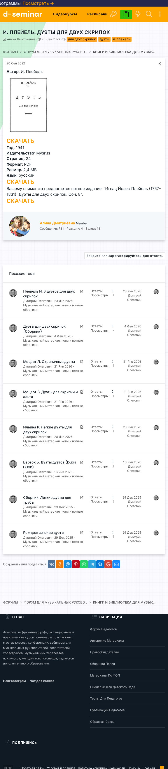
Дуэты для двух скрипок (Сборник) (44, 329)
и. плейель (121, 39)
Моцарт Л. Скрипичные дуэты (49, 361)
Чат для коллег (42, 681)
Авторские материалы (107, 640)
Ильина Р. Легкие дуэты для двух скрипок (47, 430)
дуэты (104, 39)
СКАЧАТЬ (20, 140)
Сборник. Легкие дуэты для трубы (47, 500)
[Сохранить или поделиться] (160, 64)
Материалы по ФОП (105, 675)
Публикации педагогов (107, 710)
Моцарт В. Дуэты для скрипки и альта (50, 394)
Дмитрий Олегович (37, 301)
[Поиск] (149, 14)
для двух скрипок (82, 39)
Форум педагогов (103, 629)
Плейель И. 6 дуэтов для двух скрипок (49, 294)
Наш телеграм (14, 681)
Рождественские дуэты (43, 532)
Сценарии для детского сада (112, 687)
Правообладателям (104, 652)
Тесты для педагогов (106, 698)
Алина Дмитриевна (21, 39)
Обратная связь (102, 721)
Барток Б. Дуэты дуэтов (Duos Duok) (49, 465)
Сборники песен (102, 664)
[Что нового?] (138, 14)
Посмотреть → (28, 3)
